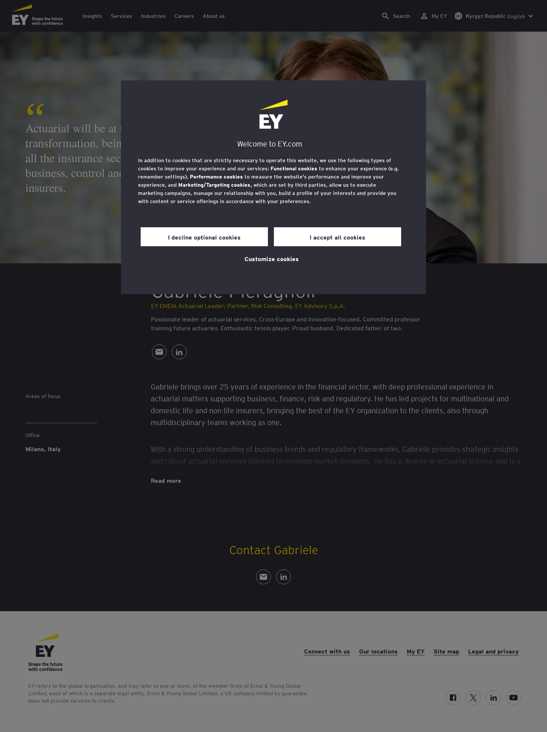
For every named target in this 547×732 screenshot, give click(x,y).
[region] (273, 187)
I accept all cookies (337, 237)
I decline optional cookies (204, 237)
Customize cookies (271, 258)
